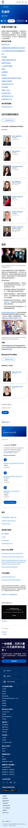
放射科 (3, 69)
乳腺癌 (6, 11)
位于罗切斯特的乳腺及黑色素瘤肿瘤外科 (13, 51)
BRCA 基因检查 (5, 533)
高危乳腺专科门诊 (7, 99)
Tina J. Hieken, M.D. (16, 181)
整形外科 (4, 75)
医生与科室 (11, 20)
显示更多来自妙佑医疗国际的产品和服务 (11, 580)
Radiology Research (7, 106)
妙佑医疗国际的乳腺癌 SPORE (12, 318)
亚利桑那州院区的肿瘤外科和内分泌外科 (13, 48)
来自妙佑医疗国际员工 (7, 404)
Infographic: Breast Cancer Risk (9, 520)
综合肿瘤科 (5, 87)
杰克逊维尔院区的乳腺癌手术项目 (11, 78)
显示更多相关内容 (6, 523)
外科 (3, 54)
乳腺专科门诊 (5, 44)
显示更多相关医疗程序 (7, 543)
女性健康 (4, 57)
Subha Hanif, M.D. (16, 151)
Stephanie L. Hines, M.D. (17, 196)
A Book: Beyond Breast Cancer (8, 576)
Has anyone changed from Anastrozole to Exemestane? (13, 477)
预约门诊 (6, 15)
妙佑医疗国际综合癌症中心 (9, 312)
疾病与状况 (5, 6)
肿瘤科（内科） (6, 90)
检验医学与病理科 (7, 81)
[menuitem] (11, 21)
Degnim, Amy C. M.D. (16, 372)
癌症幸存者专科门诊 (7, 84)
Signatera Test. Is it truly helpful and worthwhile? (11, 491)
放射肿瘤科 (5, 72)
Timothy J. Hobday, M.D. (17, 211)
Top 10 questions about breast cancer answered (12, 553)
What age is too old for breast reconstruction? (14, 463)
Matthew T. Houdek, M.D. (17, 226)
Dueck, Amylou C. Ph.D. (17, 386)
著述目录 (9, 349)
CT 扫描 (3, 537)
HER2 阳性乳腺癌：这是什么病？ (9, 517)
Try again (14, 615)
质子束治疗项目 (6, 93)
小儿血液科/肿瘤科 (7, 66)
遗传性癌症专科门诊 (7, 96)
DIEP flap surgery (5, 540)
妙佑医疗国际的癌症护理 (9, 60)
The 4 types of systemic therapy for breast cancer (13, 556)
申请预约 (5, 412)
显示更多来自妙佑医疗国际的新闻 (9, 567)
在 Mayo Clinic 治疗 (21, 20)
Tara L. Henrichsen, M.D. (17, 166)
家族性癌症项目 (6, 63)
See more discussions (10, 502)
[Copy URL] (23, 612)
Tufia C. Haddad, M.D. (17, 136)
